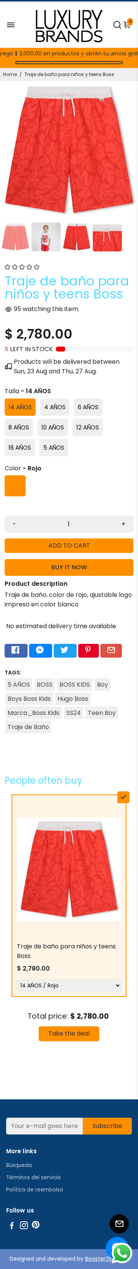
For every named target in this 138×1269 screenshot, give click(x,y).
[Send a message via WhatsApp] (122, 1253)
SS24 (73, 712)
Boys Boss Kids (29, 698)
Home (10, 74)
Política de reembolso (34, 1189)
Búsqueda (19, 1165)
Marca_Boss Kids (33, 712)
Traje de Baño (28, 727)
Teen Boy (102, 712)
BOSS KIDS (74, 684)
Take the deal (69, 1033)
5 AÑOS (19, 684)
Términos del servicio (33, 1177)
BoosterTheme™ (107, 1259)
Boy (102, 684)
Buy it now (69, 567)
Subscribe (107, 1126)
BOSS (45, 684)
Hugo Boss (73, 698)
